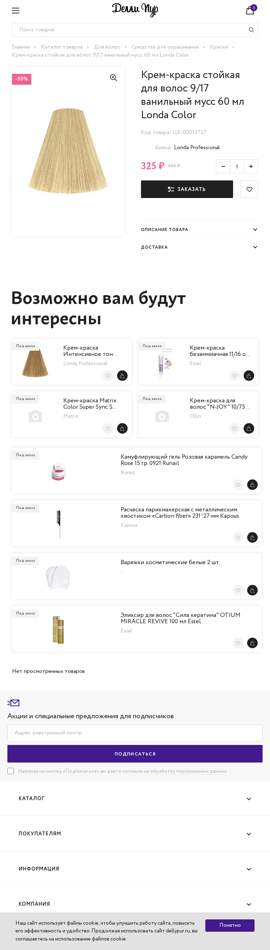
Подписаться (135, 754)
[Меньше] (223, 166)
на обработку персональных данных (185, 771)
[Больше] (251, 166)
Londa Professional (197, 148)
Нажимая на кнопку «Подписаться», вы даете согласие (81, 771)
